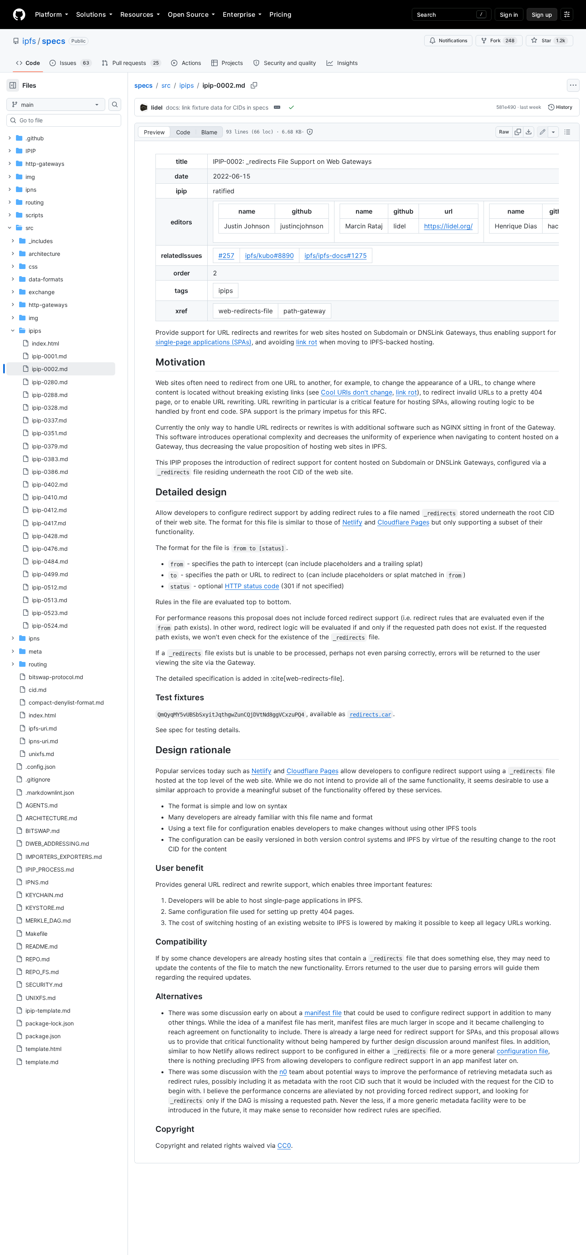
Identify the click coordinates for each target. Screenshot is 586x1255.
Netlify (352, 522)
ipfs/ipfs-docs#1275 (336, 255)
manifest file (323, 1013)
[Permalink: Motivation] (149, 361)
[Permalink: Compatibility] (149, 941)
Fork (502, 40)
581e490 (506, 107)
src (166, 85)
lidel (157, 107)
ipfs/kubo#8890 (269, 255)
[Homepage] (19, 14)
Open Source (188, 14)
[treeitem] (60, 368)
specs (53, 41)
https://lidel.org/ (448, 226)
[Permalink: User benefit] (149, 868)
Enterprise (239, 14)
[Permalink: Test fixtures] (149, 697)
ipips (186, 85)
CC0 (284, 1145)
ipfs (29, 41)
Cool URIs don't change (356, 392)
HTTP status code (252, 586)
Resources (136, 14)
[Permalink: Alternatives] (149, 996)
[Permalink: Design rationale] (149, 750)
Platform (48, 14)
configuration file (522, 1051)
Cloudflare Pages (403, 522)
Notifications (453, 40)
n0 (283, 1072)
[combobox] (67, 120)
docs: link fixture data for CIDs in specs (217, 107)
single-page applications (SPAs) (203, 342)
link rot (306, 342)
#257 (226, 255)
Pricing (280, 14)
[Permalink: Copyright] (149, 1129)
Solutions (91, 14)
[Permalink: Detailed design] (149, 491)
